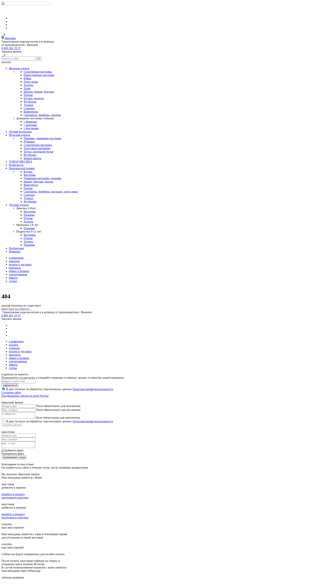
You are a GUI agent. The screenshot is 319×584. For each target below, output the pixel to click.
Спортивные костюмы (38, 71)
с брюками (30, 121)
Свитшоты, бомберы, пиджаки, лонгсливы (51, 191)
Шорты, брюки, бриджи (39, 91)
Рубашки (29, 141)
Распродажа (16, 248)
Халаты (28, 85)
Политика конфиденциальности (93, 389)
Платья (28, 95)
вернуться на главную (16, 308)
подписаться (10, 385)
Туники (28, 105)
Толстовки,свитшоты (37, 148)
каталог (13, 344)
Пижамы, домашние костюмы (42, 138)
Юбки (27, 78)
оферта (13, 277)
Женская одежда (19, 68)
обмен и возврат (19, 271)
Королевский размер (22, 168)
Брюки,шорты (32, 158)
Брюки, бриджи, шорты (38, 181)
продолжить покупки (14, 497)
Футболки (30, 101)
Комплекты (31, 111)
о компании (16, 257)
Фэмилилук (16, 164)
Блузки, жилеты (34, 98)
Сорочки (29, 108)
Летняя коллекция (20, 131)
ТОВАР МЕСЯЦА (20, 161)
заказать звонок (12, 425)
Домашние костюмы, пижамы (42, 178)
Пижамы (29, 214)
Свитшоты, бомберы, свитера (42, 115)
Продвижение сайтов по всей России (25, 395)
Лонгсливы (31, 81)
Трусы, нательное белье (38, 151)
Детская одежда (19, 204)
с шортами (30, 125)
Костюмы (30, 174)
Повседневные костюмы (39, 75)
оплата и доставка (20, 264)
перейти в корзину (13, 494)
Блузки (28, 171)
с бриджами (31, 128)
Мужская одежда (19, 135)
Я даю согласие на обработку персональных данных (39, 389)
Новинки (14, 251)
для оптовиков (18, 274)
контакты (15, 267)
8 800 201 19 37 (11, 48)
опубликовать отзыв (14, 457)
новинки (14, 261)
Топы (27, 88)
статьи (13, 281)
